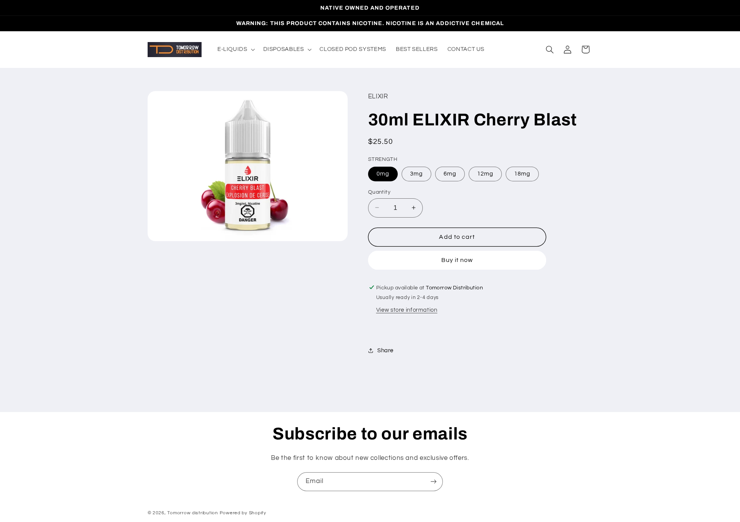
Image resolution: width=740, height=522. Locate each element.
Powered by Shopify (243, 513)
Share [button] (385, 350)
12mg (485, 173)
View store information (406, 310)
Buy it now (457, 260)
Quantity (379, 191)
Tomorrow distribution (192, 513)
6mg (450, 173)
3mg (416, 173)
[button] (235, 49)
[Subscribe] (433, 481)
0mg (383, 173)
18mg (522, 173)
